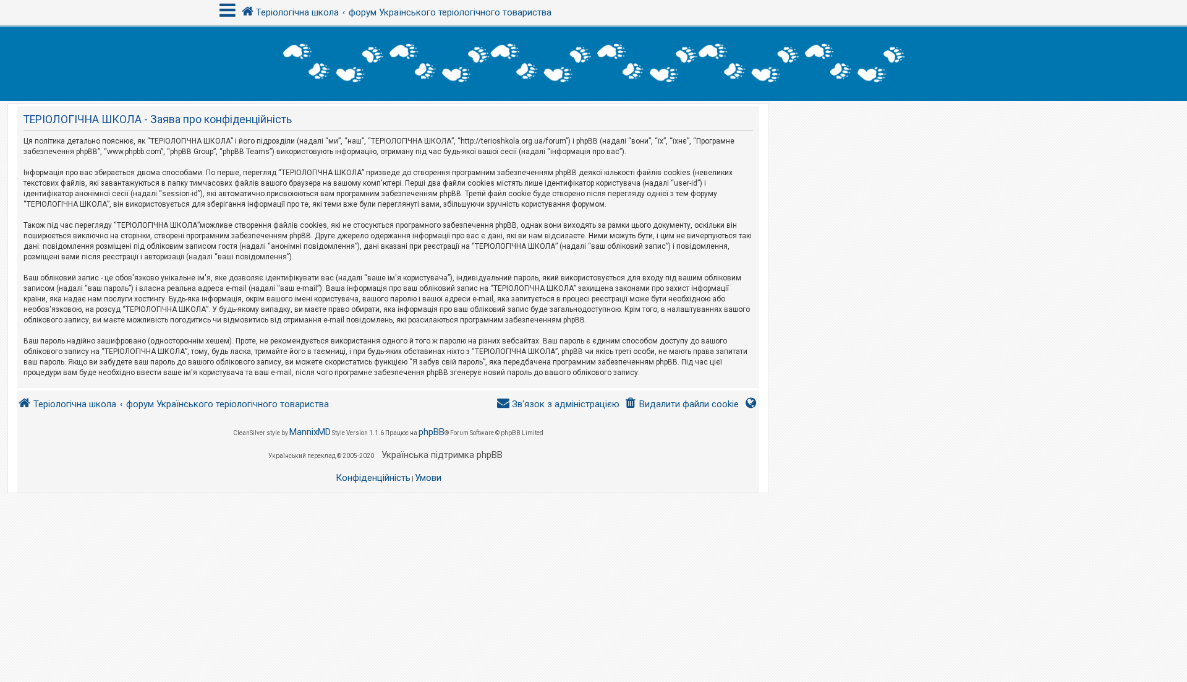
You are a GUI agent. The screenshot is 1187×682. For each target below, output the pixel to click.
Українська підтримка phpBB (442, 454)
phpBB (432, 432)
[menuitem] (681, 404)
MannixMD (310, 432)
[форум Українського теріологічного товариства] (593, 64)
